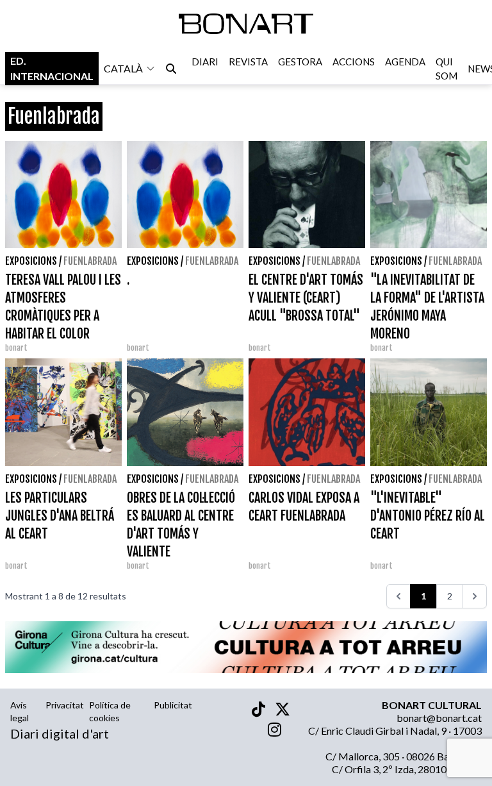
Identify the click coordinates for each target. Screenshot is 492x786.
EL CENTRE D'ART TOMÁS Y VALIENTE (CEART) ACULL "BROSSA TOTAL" (306, 298)
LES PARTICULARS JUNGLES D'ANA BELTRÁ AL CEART (59, 516)
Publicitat (173, 704)
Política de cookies (110, 711)
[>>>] (475, 596)
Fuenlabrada (90, 261)
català (123, 68)
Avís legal (19, 711)
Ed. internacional (52, 68)
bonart (16, 348)
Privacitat (64, 704)
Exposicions (31, 261)
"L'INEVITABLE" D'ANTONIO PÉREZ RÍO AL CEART (427, 516)
